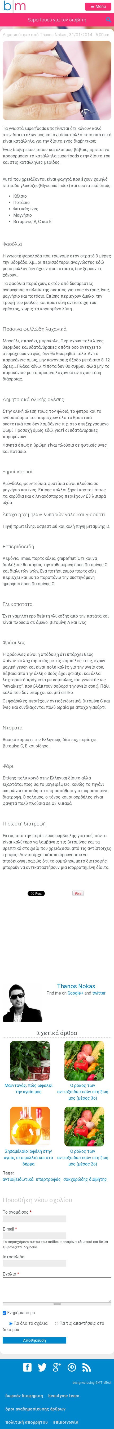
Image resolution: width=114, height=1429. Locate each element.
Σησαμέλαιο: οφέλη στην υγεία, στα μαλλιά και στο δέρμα (28, 1158)
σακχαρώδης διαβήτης (85, 1179)
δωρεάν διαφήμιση (24, 1395)
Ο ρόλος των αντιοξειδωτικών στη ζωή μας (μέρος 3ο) (82, 1092)
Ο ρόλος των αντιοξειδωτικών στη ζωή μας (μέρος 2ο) (82, 1158)
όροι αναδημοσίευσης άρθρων (35, 1409)
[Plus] (57, 1367)
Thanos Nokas (53, 34)
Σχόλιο (11, 1274)
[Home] (15, 6)
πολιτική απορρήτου (26, 1422)
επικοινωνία (65, 1422)
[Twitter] (42, 1367)
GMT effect (103, 1383)
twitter (99, 993)
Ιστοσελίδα (13, 1256)
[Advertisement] (58, 943)
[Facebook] (27, 1367)
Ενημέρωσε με (21, 1312)
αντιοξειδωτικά (18, 1179)
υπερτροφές (48, 1179)
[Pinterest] (72, 1367)
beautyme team (63, 1395)
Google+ (76, 993)
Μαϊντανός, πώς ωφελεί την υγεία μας (28, 1088)
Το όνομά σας (17, 1212)
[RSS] (86, 1367)
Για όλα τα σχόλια (31, 1323)
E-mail (10, 1229)
